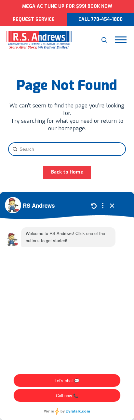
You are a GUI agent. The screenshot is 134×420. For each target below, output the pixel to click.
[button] (104, 40)
